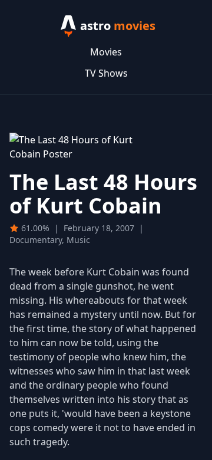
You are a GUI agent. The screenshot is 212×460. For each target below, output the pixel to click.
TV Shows (106, 73)
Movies (106, 51)
